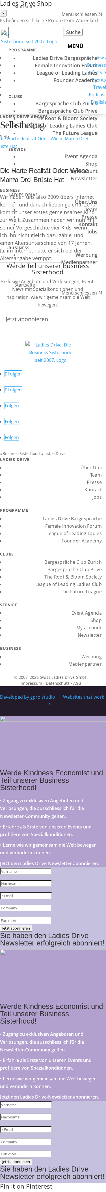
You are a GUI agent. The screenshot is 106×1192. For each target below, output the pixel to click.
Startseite (24, 6)
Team (91, 209)
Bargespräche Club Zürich (66, 103)
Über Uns (86, 202)
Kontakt (88, 224)
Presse (89, 216)
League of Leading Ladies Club (61, 125)
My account (83, 171)
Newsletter (84, 178)
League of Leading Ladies (67, 72)
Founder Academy (75, 80)
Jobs (92, 231)
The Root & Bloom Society (66, 118)
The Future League (75, 133)
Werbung (86, 254)
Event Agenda (81, 156)
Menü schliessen (79, 14)
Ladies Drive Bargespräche (65, 58)
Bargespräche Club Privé (68, 110)
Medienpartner (79, 262)
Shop (91, 163)
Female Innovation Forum (66, 65)
